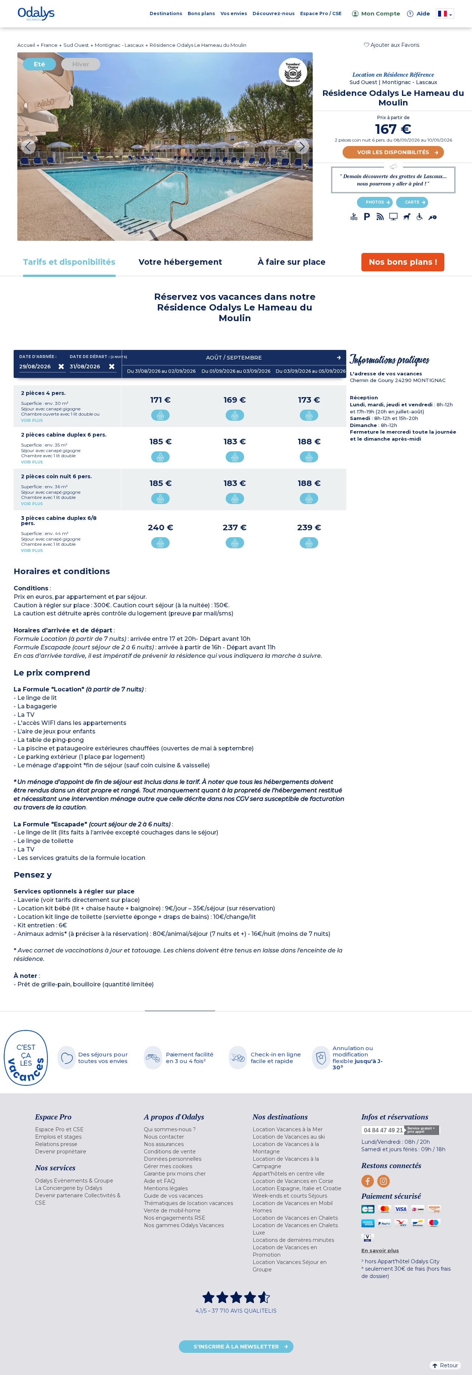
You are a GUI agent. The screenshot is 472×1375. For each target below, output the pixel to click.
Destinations (166, 13)
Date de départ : (93, 357)
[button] (391, 45)
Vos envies (234, 13)
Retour (449, 1365)
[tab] (69, 262)
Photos (375, 202)
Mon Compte (380, 13)
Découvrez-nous (274, 13)
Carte (412, 202)
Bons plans (201, 13)
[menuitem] (80, 1129)
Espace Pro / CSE (320, 13)
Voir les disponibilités (393, 152)
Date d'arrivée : (37, 357)
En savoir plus (380, 1250)
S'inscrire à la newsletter (236, 1346)
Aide (419, 13)
